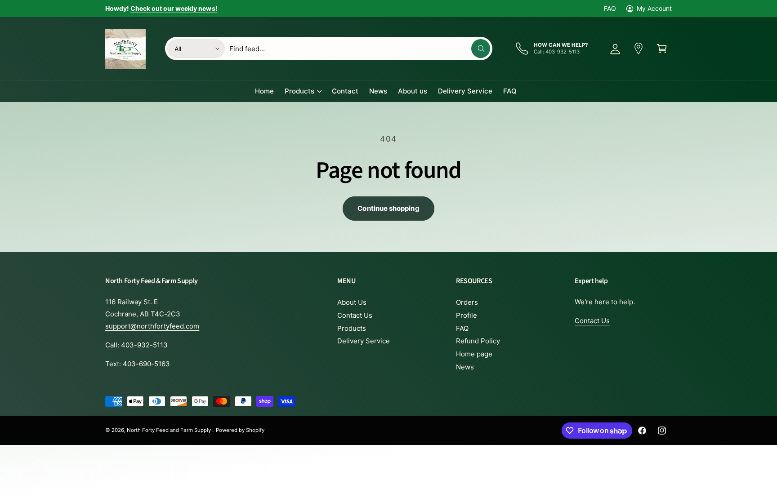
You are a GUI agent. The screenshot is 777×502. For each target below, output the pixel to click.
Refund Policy (478, 341)
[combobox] (359, 48)
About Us (351, 302)
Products (299, 91)
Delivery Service (363, 341)
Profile (466, 315)
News (465, 367)
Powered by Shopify (240, 430)
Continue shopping (388, 208)
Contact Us (354, 315)
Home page (474, 354)
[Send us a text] (638, 48)
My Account (654, 8)
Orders (467, 302)
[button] (662, 48)
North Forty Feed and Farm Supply (169, 430)
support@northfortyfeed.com (152, 326)
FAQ (610, 8)
